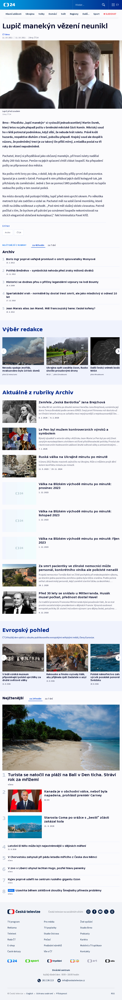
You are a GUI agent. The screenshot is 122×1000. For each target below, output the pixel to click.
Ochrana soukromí (44, 993)
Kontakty (85, 951)
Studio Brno (86, 927)
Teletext (11, 933)
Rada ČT (11, 939)
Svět (63, 13)
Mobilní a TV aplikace (91, 945)
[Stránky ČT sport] (32, 960)
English (29, 993)
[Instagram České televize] (88, 911)
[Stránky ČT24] (12, 960)
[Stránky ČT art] (92, 960)
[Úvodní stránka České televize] (24, 911)
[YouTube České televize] (100, 911)
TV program (13, 921)
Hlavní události (13, 13)
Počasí (47, 939)
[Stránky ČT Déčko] (74, 960)
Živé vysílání (86, 921)
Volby (41, 13)
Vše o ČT (48, 951)
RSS (113, 993)
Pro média (49, 921)
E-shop (11, 945)
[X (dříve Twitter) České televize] (106, 911)
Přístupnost (61, 993)
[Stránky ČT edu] (110, 960)
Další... (86, 13)
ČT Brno (6, 34)
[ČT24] (9, 5)
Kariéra (84, 939)
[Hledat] (103, 4)
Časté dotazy (14, 951)
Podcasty (85, 933)
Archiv (7, 232)
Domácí (53, 13)
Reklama (12, 927)
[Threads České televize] (112, 911)
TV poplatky (50, 927)
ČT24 (19, 232)
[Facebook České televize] (94, 911)
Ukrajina (30, 13)
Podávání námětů (53, 945)
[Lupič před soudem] (61, 74)
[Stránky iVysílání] (54, 960)
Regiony (74, 13)
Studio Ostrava (51, 933)
